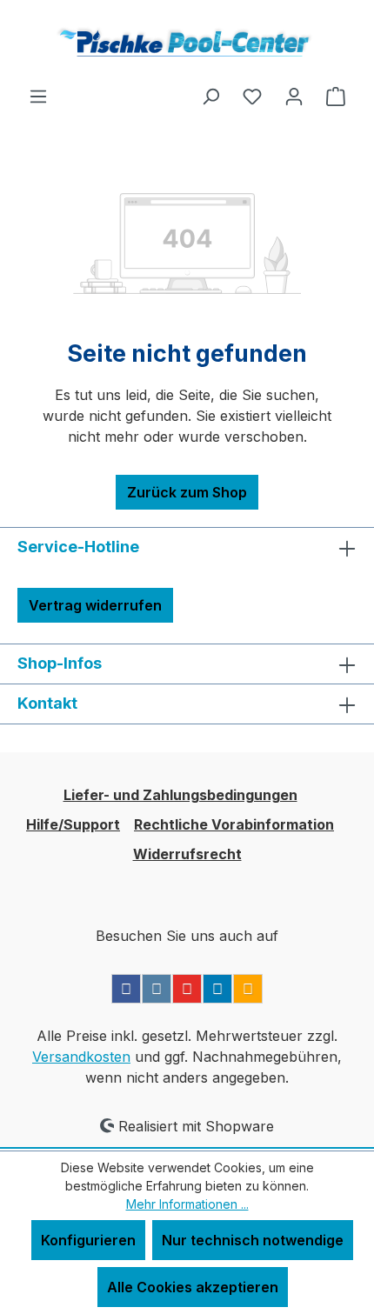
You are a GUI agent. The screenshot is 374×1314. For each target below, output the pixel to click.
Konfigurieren (88, 1240)
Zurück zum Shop (187, 492)
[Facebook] (126, 989)
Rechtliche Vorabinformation (234, 824)
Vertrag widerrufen (95, 605)
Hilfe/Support (73, 824)
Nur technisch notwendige (253, 1240)
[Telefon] (248, 989)
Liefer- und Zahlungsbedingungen (180, 795)
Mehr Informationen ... (187, 1204)
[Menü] (38, 95)
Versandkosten (81, 1056)
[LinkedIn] (217, 989)
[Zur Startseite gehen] (187, 42)
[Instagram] (156, 989)
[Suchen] (210, 95)
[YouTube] (187, 989)
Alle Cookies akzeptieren (192, 1287)
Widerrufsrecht (187, 854)
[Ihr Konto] (294, 95)
